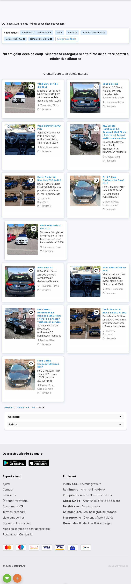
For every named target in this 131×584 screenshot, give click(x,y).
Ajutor (6, 484)
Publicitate (9, 495)
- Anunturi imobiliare (84, 489)
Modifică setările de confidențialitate (26, 529)
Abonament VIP (13, 506)
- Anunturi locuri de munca (87, 495)
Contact (8, 489)
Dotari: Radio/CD (14, 39)
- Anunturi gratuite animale (90, 512)
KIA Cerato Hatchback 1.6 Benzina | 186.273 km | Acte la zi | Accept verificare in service (114, 132)
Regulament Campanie (18, 534)
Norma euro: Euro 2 (39, 39)
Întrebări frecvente (15, 500)
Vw (58, 32)
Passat (71, 32)
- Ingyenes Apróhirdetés (88, 517)
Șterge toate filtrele (66, 39)
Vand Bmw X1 (110, 83)
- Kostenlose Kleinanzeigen (87, 523)
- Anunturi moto (81, 506)
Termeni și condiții (14, 512)
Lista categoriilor (13, 517)
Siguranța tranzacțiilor (17, 523)
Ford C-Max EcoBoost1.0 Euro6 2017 (113, 180)
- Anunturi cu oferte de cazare (91, 500)
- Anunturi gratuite (82, 484)
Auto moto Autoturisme (35, 32)
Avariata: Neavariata (92, 32)
